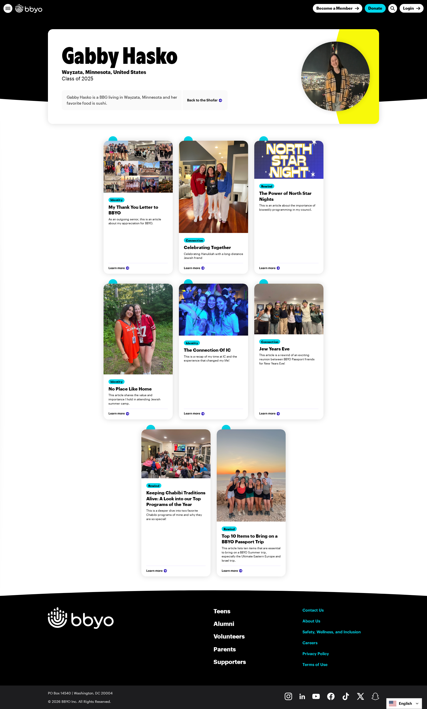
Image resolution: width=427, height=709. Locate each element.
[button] (7, 8)
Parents (225, 649)
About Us (311, 620)
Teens (222, 611)
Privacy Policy (315, 653)
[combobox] (404, 703)
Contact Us (313, 610)
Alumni (224, 623)
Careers (310, 642)
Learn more (116, 268)
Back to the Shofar (202, 100)
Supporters (230, 661)
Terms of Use (314, 664)
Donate (375, 8)
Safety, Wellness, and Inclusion (331, 631)
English (405, 703)
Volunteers (229, 636)
